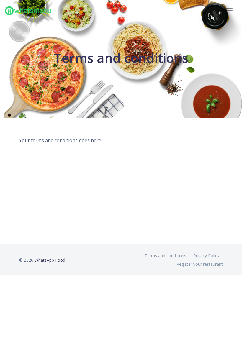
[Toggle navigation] (229, 11)
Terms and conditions (165, 255)
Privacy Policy (206, 255)
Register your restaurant (199, 264)
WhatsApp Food (50, 260)
